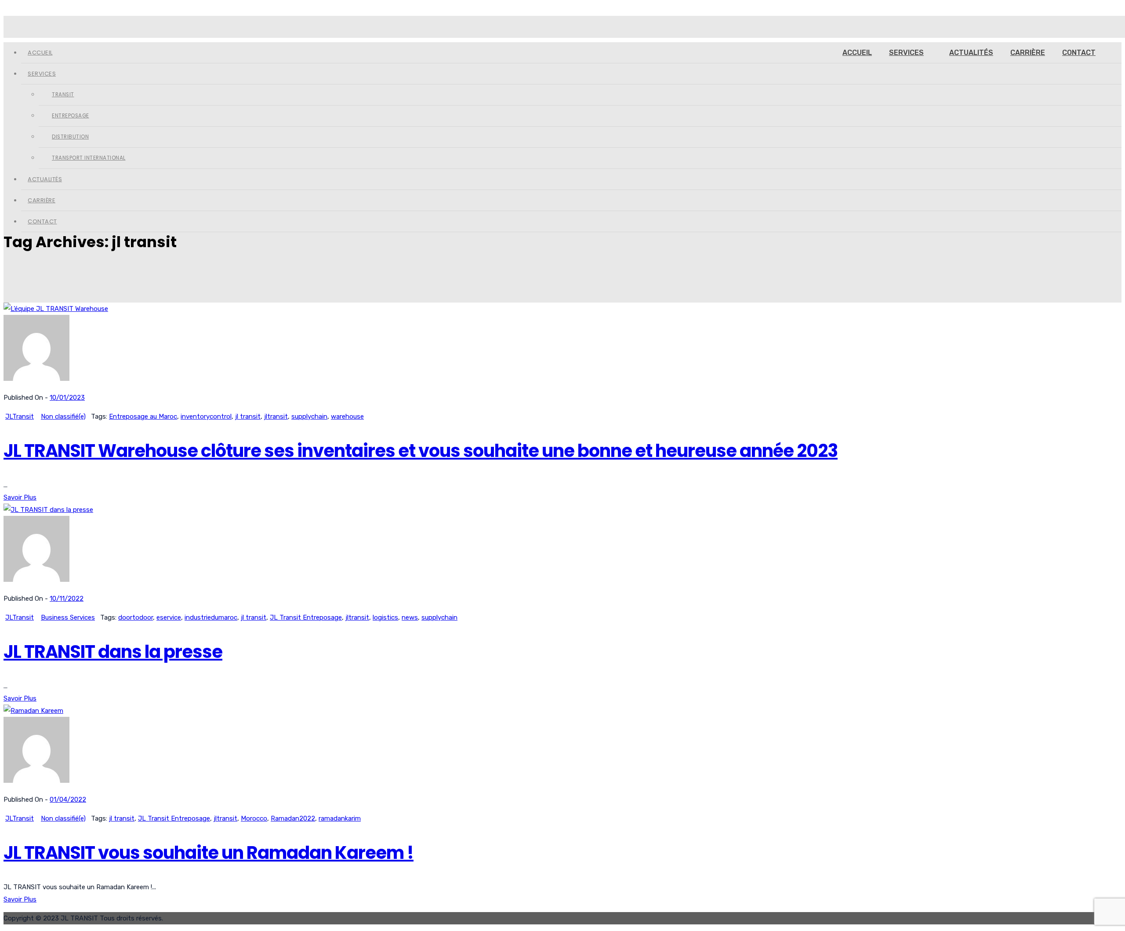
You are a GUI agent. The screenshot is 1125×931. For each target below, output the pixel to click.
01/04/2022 (68, 799)
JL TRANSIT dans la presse (113, 651)
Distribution (70, 136)
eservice (168, 617)
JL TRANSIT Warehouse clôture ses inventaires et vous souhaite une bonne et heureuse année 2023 (421, 450)
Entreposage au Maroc (143, 416)
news (410, 617)
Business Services (68, 617)
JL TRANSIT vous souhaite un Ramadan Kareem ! (209, 852)
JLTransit (19, 416)
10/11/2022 (66, 598)
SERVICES (906, 52)
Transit (63, 94)
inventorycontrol (206, 416)
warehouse (347, 416)
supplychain (309, 416)
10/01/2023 (67, 398)
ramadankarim (340, 818)
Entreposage (70, 115)
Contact (1079, 52)
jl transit (248, 416)
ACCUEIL (857, 52)
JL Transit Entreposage (306, 617)
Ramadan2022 (293, 818)
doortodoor (135, 617)
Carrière (1027, 52)
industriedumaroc (211, 617)
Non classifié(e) (63, 416)
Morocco (254, 818)
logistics (385, 617)
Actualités (971, 52)
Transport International (89, 157)
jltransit (276, 416)
